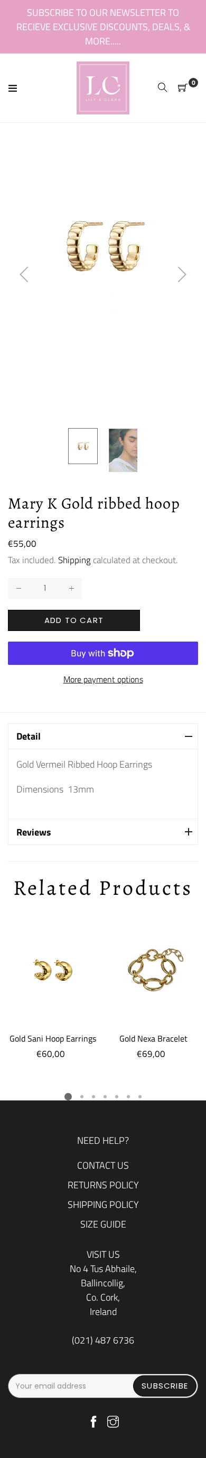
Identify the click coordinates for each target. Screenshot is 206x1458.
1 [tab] (68, 1096)
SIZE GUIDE (103, 1224)
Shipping (74, 560)
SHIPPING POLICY (103, 1204)
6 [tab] (128, 1096)
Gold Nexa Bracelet (153, 1038)
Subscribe (165, 1385)
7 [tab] (140, 1096)
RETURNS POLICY (103, 1185)
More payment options (103, 679)
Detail (28, 736)
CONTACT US (103, 1165)
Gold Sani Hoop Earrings (53, 1038)
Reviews (33, 832)
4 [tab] (105, 1096)
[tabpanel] (53, 987)
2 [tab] (81, 1096)
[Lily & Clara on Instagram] (113, 1422)
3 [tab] (93, 1096)
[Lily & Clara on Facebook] (93, 1422)
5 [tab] (116, 1096)
